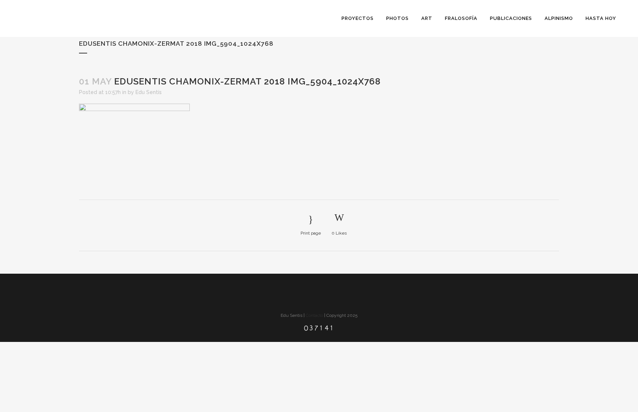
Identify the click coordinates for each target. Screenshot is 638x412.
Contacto (314, 315)
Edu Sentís (149, 92)
